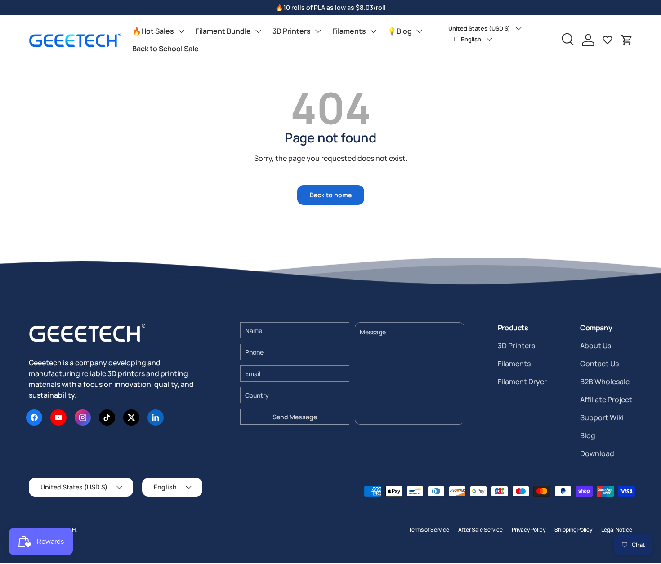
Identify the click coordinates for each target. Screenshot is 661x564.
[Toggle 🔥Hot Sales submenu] (181, 31)
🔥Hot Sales (153, 31)
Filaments (349, 31)
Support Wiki (602, 417)
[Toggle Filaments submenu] (373, 31)
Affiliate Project (606, 399)
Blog (587, 435)
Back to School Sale (165, 48)
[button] (627, 40)
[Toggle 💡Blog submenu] (419, 31)
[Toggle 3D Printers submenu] (318, 31)
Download (597, 453)
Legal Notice (616, 529)
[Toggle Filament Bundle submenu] (258, 31)
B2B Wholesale (605, 381)
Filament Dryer (522, 381)
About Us (595, 346)
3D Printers (291, 31)
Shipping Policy (573, 529)
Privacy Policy (528, 529)
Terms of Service (429, 529)
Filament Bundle (223, 31)
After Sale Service (480, 529)
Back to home (331, 195)
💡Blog (400, 31)
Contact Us (599, 364)
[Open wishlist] (607, 40)
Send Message (294, 417)
